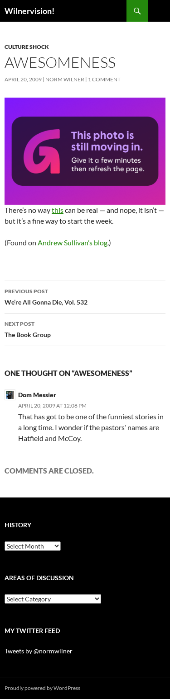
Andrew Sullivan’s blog (72, 242)
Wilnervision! (29, 11)
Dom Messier (37, 395)
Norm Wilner (64, 79)
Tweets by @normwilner (39, 651)
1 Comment (104, 79)
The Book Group (28, 329)
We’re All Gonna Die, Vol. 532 (46, 297)
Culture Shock (27, 46)
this (57, 210)
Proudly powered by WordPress (42, 688)
